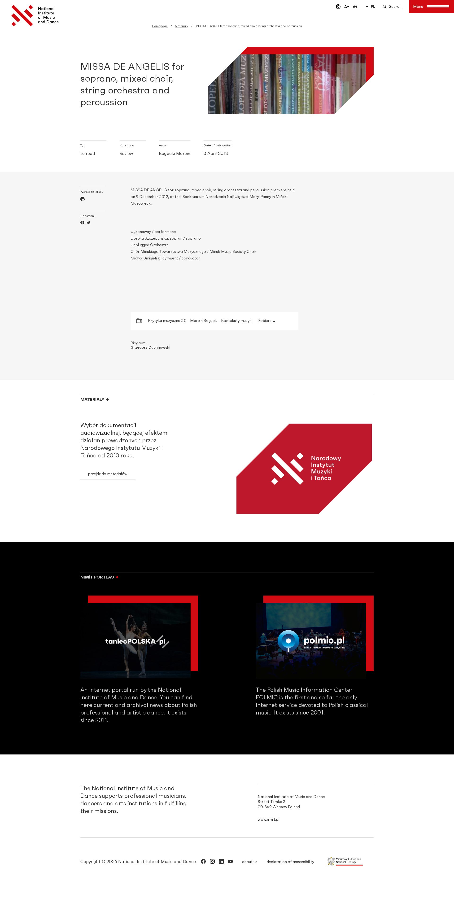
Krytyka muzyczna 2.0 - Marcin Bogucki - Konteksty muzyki (209, 321)
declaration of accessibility (290, 862)
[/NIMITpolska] (203, 862)
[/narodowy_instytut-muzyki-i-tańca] (221, 862)
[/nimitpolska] (212, 862)
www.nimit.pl (268, 819)
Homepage (160, 26)
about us (249, 862)
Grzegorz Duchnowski (150, 347)
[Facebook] (82, 223)
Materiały (181, 26)
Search (395, 7)
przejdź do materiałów (107, 474)
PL (373, 7)
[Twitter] (88, 223)
